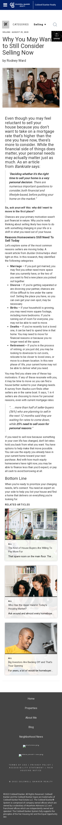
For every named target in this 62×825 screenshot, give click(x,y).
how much (33, 459)
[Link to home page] (21, 5)
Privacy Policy (40, 765)
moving (32, 249)
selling (25, 224)
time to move (23, 381)
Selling (6, 32)
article (16, 253)
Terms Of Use (18, 765)
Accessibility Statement (26, 768)
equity (27, 452)
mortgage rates (45, 400)
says (43, 392)
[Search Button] (55, 24)
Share (57, 39)
